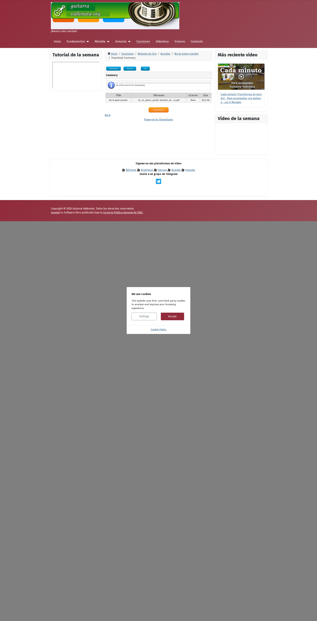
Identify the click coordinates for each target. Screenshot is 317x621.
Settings (144, 316)
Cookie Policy (158, 329)
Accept (172, 316)
